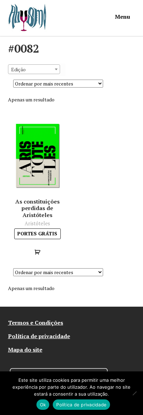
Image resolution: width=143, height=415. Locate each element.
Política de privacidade (39, 336)
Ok (43, 404)
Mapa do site (25, 349)
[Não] (134, 393)
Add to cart (37, 252)
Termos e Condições (35, 322)
